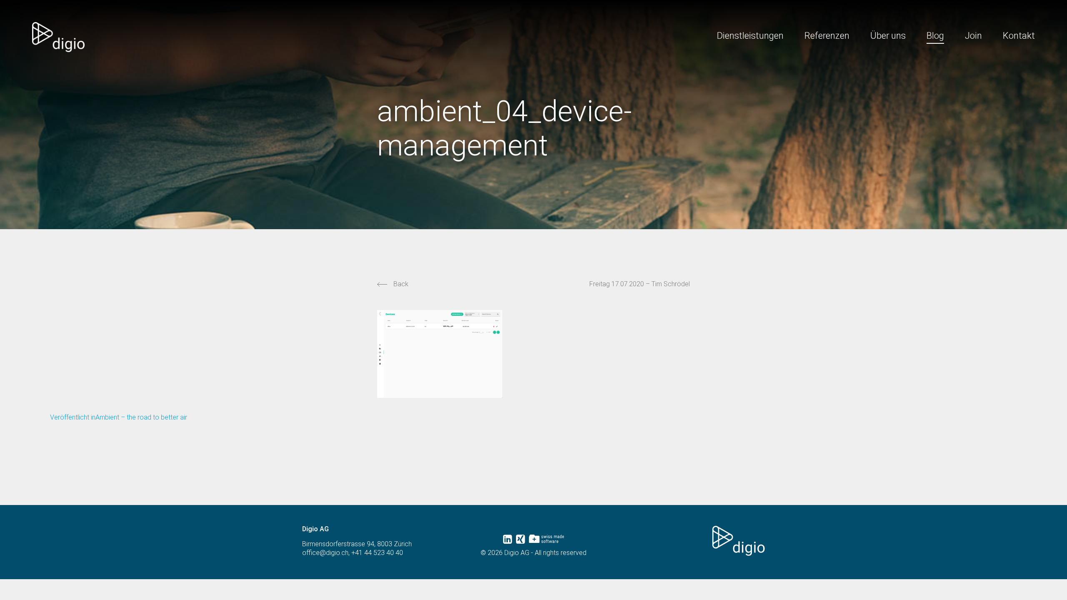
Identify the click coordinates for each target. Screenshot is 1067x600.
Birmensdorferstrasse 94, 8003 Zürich (357, 544)
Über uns (888, 35)
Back (400, 284)
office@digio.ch (325, 553)
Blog (935, 35)
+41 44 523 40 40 (377, 553)
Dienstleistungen (750, 35)
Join (973, 35)
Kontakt (1019, 35)
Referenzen (826, 35)
